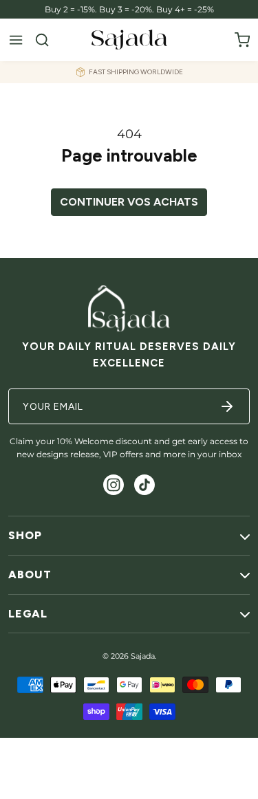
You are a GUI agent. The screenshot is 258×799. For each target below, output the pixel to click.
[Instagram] (113, 484)
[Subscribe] (227, 406)
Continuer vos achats (129, 201)
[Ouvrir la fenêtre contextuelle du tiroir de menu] (16, 40)
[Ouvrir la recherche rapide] (42, 40)
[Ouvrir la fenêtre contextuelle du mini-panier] (242, 40)
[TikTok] (144, 484)
